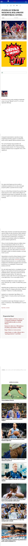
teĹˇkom (22, 369)
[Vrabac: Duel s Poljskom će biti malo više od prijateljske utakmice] (14, 470)
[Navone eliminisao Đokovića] (14, 391)
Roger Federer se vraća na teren (13, 330)
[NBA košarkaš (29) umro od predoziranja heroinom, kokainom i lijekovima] (14, 430)
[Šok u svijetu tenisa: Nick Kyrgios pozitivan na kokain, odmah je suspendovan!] (14, 450)
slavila (15, 369)
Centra (7, 369)
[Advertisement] (14, 120)
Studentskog (18, 369)
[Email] (15, 373)
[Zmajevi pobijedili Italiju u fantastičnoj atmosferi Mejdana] (14, 410)
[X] (8, 373)
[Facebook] (5, 373)
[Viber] (22, 373)
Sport (3, 18)
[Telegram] (19, 373)
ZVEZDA (25, 369)
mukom (9, 369)
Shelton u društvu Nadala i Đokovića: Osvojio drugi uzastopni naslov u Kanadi (12, 520)
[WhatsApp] (12, 373)
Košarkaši (3, 99)
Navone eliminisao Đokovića (7, 400)
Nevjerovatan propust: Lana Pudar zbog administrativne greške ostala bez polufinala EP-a (13, 540)
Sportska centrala (5, 307)
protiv (12, 369)
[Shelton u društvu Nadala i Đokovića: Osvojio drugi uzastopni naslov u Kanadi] (14, 511)
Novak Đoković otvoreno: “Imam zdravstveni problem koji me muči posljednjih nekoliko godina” (13, 500)
